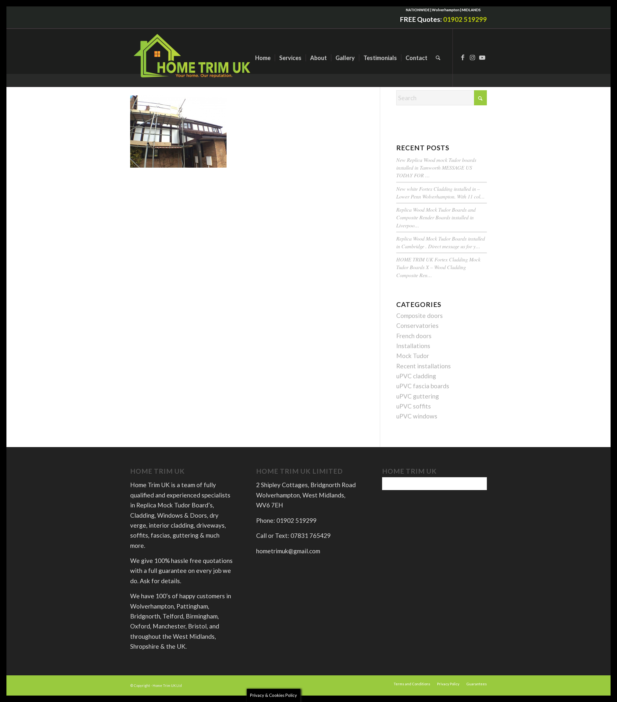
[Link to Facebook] (463, 57)
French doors (414, 335)
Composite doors (419, 315)
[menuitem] (263, 58)
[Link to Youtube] (482, 57)
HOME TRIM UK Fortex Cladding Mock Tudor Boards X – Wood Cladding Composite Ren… (438, 267)
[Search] (438, 58)
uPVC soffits (413, 406)
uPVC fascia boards (422, 386)
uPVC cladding (416, 376)
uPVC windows (416, 416)
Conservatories (417, 325)
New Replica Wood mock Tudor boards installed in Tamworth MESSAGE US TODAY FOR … (436, 167)
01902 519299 (465, 19)
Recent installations (423, 366)
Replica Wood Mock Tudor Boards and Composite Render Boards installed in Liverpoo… (436, 217)
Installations (413, 345)
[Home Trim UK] (193, 58)
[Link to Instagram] (472, 57)
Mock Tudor (412, 355)
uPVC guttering (417, 396)
